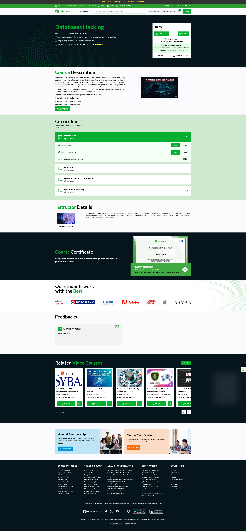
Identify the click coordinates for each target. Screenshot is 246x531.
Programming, (62, 41)
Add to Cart (163, 34)
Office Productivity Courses (65, 489)
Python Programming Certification (152, 482)
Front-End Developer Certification (151, 477)
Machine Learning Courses (92, 482)
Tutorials (173, 477)
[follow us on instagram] (128, 511)
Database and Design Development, (80, 41)
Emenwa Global (166, 394)
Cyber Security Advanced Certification (118, 484)
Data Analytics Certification (115, 493)
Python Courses (88, 470)
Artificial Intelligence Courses (92, 477)
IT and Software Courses (65, 482)
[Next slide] (189, 412)
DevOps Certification (148, 472)
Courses (165, 11)
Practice (102, 6)
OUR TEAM (94, 504)
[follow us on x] (111, 511)
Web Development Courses (65, 486)
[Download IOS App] (156, 512)
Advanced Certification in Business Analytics (120, 479)
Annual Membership (176, 479)
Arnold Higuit (183, 394)
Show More (62, 109)
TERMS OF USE (122, 504)
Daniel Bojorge (123, 394)
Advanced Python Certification (116, 481)
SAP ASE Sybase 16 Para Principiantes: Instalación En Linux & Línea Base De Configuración (67, 392)
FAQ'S (160, 504)
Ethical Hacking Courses (91, 489)
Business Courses (63, 479)
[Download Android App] (139, 511)
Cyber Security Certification (150, 486)
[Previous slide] (184, 412)
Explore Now (135, 447)
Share (160, 55)
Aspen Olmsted (93, 394)
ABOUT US (87, 504)
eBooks (172, 11)
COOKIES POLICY (152, 504)
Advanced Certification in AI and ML (117, 486)
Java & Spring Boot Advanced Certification (120, 470)
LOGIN (187, 11)
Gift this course (182, 55)
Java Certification (147, 484)
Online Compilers (71, 6)
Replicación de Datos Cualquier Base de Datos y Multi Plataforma (129, 391)
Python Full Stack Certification (116, 491)
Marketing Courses (63, 477)
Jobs (82, 6)
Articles (112, 6)
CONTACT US (113, 504)
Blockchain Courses (90, 493)
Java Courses (88, 472)
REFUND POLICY (142, 504)
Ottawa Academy (98, 37)
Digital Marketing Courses (65, 491)
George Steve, (154, 394)
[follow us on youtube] (117, 511)
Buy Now (184, 34)
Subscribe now (66, 449)
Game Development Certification (151, 475)
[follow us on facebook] (106, 511)
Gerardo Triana (63, 394)
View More (185, 363)
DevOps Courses (89, 475)
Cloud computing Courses (92, 486)
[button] (56, 412)
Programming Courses (64, 470)
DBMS (94, 41)
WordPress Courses (63, 493)
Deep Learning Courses (91, 479)
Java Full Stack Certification (115, 488)
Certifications (154, 11)
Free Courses (174, 484)
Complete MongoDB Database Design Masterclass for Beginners (159, 391)
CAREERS (100, 504)
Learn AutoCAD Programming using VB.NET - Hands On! (189, 390)
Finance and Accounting (65, 472)
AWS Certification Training (149, 479)
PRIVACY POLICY (132, 504)
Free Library (92, 6)
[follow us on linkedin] (123, 511)
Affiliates (173, 482)
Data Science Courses (90, 484)
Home (59, 6)
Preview (175, 145)
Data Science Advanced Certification (118, 472)
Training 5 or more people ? (171, 45)
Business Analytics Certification (151, 470)
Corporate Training (125, 6)
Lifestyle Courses (62, 484)
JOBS (106, 504)
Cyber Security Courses (64, 475)
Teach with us (167, 6)
